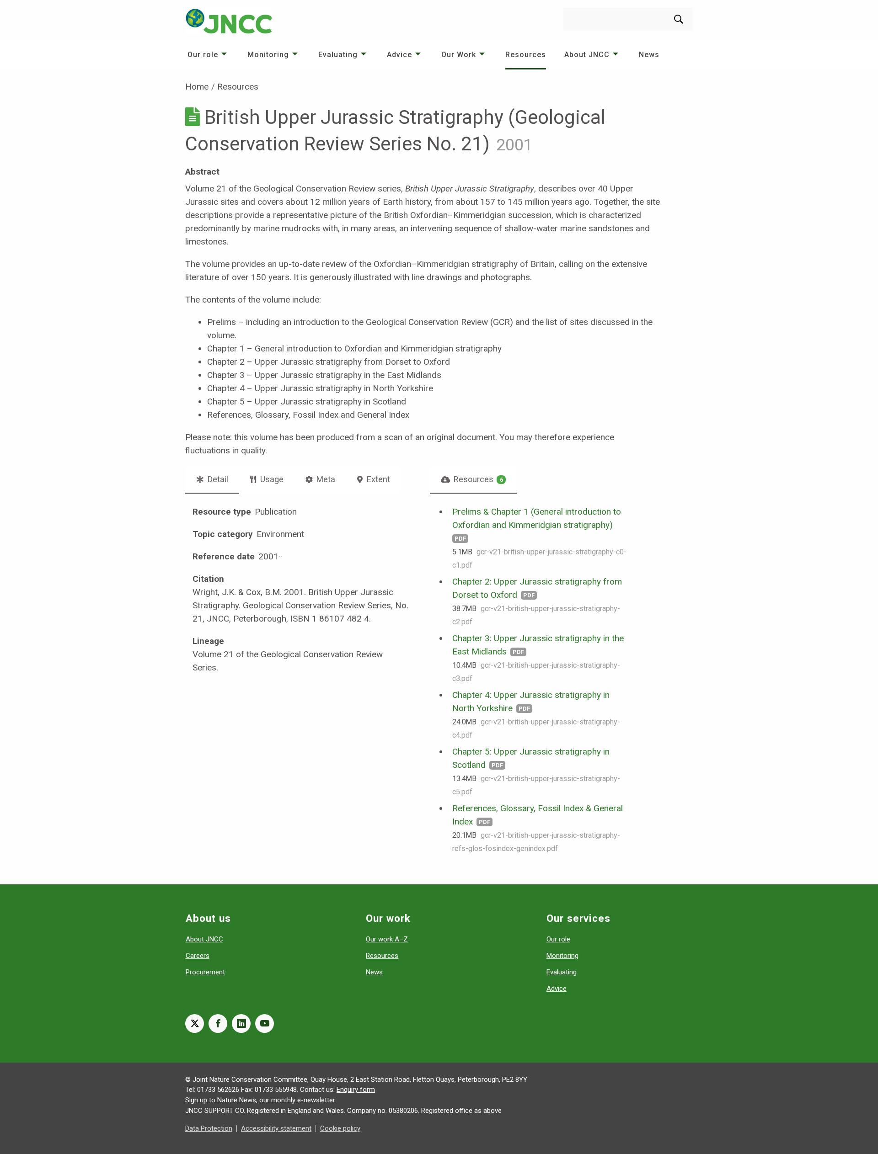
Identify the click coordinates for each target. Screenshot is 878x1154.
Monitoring (268, 54)
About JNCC (587, 54)
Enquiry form (356, 1089)
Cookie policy (340, 1128)
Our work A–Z (387, 939)
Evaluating (338, 54)
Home (197, 86)
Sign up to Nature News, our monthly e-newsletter (260, 1100)
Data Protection (208, 1128)
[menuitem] (208, 54)
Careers (197, 956)
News (649, 54)
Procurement (205, 972)
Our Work (458, 54)
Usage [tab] (271, 479)
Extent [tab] (377, 479)
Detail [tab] (217, 479)
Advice (399, 54)
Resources (525, 54)
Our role (202, 54)
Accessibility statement (276, 1128)
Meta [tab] (325, 479)
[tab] (473, 479)
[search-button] (678, 19)
